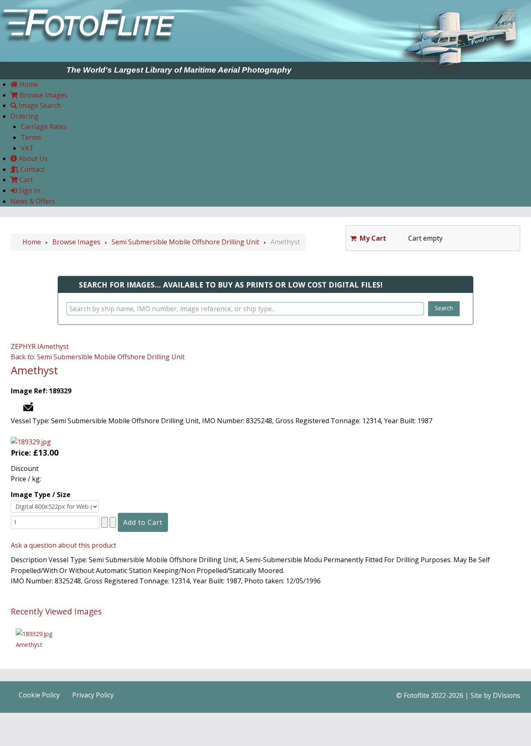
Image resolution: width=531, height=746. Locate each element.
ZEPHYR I (25, 346)
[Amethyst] (34, 633)
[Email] (28, 405)
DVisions (506, 695)
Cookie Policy (39, 695)
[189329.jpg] (31, 441)
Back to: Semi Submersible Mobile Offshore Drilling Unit (98, 356)
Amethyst (54, 346)
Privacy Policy (93, 695)
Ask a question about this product (63, 545)
